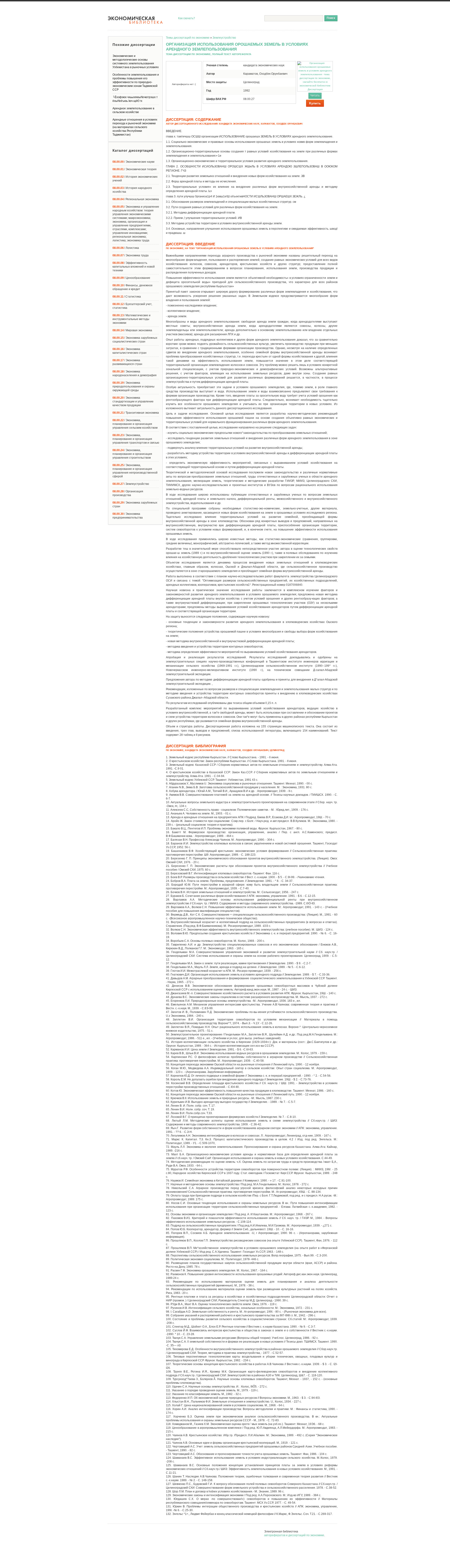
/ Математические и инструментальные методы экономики (131, 319)
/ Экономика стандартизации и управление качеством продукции (133, 401)
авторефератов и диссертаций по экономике (294, 1535)
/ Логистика (125, 248)
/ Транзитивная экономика (135, 412)
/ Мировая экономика (132, 330)
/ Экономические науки (133, 161)
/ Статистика (126, 296)
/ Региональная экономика (135, 199)
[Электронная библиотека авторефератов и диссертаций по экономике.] (135, 20)
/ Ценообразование (131, 278)
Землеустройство (224, 37)
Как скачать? (186, 18)
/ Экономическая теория (134, 169)
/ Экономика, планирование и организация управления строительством (132, 454)
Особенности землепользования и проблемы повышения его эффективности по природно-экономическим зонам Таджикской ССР (135, 82)
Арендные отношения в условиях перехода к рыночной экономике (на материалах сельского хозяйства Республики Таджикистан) (134, 127)
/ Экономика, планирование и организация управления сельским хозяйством (135, 424)
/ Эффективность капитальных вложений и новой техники (133, 266)
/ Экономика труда (130, 255)
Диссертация (315, 89)
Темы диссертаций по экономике (188, 37)
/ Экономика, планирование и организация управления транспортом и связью (135, 439)
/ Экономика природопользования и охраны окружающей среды (133, 386)
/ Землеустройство (130, 484)
